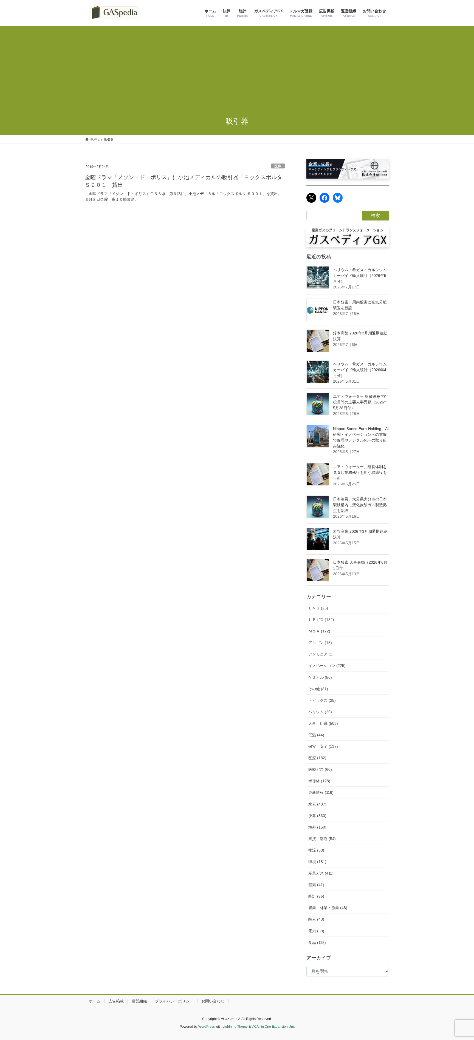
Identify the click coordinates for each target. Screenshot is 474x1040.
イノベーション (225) (327, 665)
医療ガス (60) (320, 769)
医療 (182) (317, 758)
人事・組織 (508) (323, 723)
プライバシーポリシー (174, 1001)
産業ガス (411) (321, 873)
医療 (277, 166)
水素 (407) (317, 804)
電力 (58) (316, 931)
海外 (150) (317, 827)
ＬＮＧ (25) (318, 608)
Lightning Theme (235, 1026)
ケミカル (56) (320, 677)
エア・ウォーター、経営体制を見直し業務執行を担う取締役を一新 (360, 472)
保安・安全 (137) (323, 746)
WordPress (206, 1026)
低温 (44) (316, 735)
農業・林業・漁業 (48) (327, 908)
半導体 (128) (319, 781)
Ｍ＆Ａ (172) (319, 631)
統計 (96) (316, 896)
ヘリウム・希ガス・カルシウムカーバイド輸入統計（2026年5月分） (360, 275)
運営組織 (139, 1001)
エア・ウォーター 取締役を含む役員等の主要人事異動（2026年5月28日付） (360, 402)
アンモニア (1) (321, 654)
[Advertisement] (237, 66)
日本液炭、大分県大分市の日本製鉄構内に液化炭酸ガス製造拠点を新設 (360, 505)
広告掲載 (116, 1001)
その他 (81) (318, 689)
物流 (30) (316, 850)
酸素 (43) (316, 919)
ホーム (94, 1001)
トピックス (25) (322, 700)
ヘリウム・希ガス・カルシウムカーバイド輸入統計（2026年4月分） (360, 370)
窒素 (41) (316, 885)
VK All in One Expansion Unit (273, 1026)
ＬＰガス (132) (321, 619)
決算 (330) (317, 815)
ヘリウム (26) (320, 712)
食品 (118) (317, 942)
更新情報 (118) (321, 792)
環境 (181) (317, 861)
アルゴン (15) (320, 642)
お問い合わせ (212, 1001)
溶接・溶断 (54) (322, 838)
